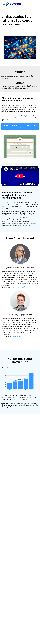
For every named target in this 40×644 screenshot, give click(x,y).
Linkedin (20, 287)
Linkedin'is (16, 336)
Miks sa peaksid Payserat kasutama (20, 125)
